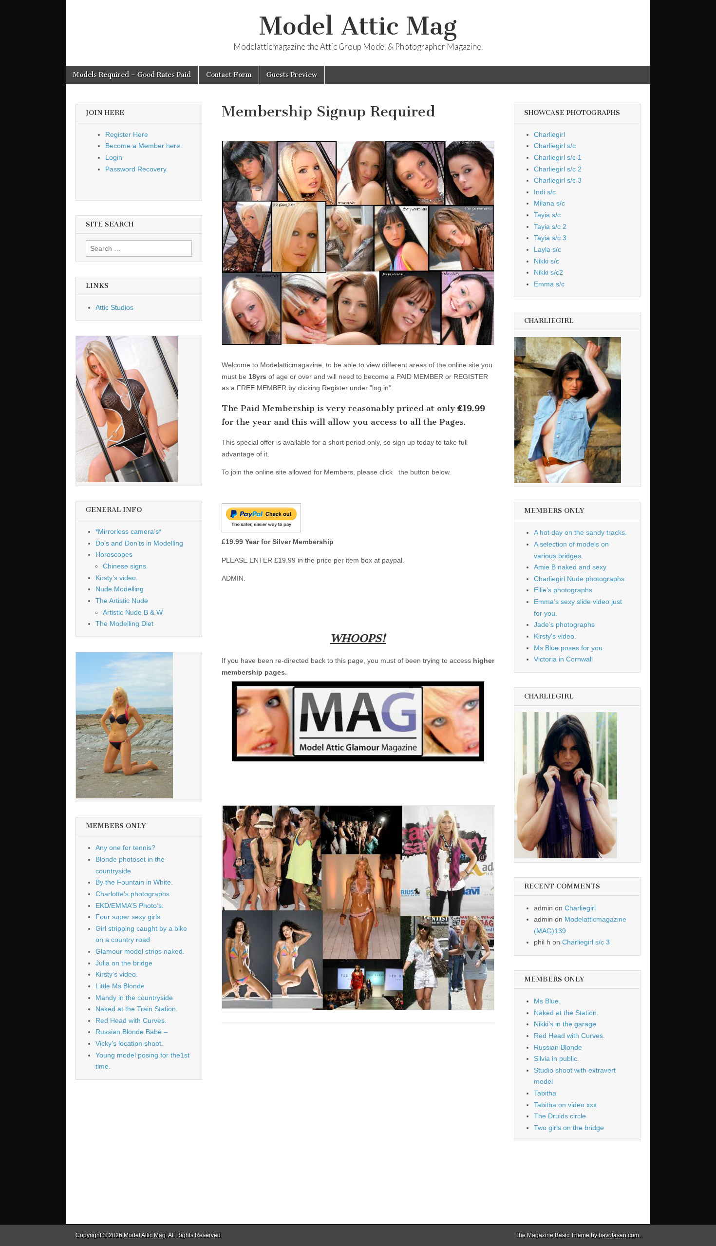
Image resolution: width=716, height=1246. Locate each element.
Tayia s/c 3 (550, 238)
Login (113, 157)
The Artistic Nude (121, 600)
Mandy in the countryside (134, 997)
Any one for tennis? (125, 847)
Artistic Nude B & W (133, 612)
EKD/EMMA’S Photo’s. (129, 905)
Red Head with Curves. (131, 1020)
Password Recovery (136, 169)
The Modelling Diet (124, 623)
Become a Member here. (143, 146)
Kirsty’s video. (116, 578)
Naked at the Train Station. (136, 1009)
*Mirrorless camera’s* (128, 531)
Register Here (126, 134)
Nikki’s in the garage (565, 1024)
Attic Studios (114, 307)
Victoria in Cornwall (563, 659)
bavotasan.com (619, 1235)
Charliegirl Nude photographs (579, 579)
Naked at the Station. (566, 1013)
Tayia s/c (547, 215)
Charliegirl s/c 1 (558, 157)
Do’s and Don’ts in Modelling (139, 543)
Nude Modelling (119, 589)
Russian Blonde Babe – (131, 1032)
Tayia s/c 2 (550, 226)
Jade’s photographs (564, 624)
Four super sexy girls (127, 917)
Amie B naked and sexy (570, 567)
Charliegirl (549, 134)
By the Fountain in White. (134, 882)
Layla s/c (547, 249)
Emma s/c (549, 284)
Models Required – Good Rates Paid (132, 75)
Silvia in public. (556, 1058)
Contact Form (228, 75)
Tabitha (545, 1093)
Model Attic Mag (358, 26)
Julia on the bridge (123, 963)
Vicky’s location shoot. (129, 1043)
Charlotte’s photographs (132, 894)
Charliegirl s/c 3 (558, 180)
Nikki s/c (546, 261)
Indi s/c (545, 192)
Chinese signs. (125, 566)
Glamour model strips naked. (140, 951)
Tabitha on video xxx (565, 1105)
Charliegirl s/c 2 (558, 169)
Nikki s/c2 (548, 272)
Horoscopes (113, 554)
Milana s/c (549, 203)
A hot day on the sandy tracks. (580, 532)
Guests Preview (291, 75)
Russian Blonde (558, 1047)
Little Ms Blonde (120, 986)
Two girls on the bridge (569, 1128)
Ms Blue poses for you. (569, 648)
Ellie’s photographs (563, 590)
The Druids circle (560, 1116)
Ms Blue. (547, 1001)
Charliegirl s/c (555, 146)
